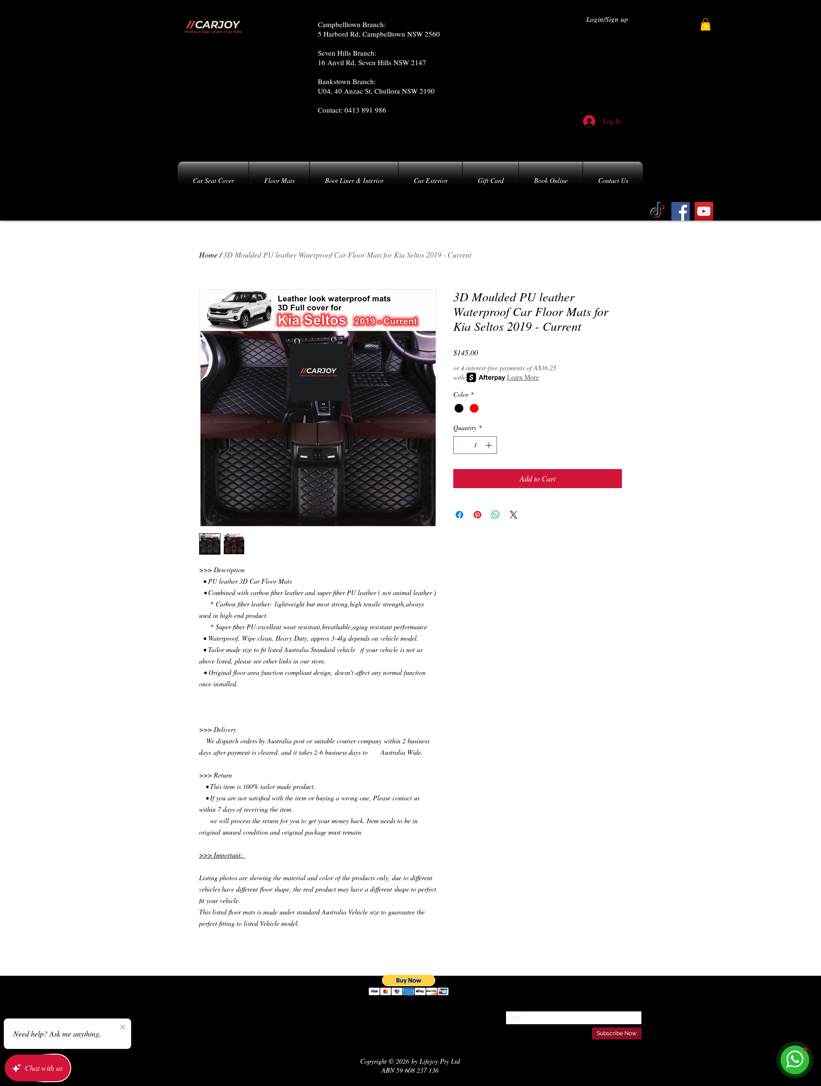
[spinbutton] (475, 445)
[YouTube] (704, 211)
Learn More (523, 377)
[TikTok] (657, 211)
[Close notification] (122, 1027)
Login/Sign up (607, 19)
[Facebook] (680, 211)
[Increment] (490, 445)
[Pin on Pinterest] (477, 514)
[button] (705, 24)
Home (208, 254)
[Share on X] (513, 514)
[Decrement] (461, 445)
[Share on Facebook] (459, 514)
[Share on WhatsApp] (495, 514)
